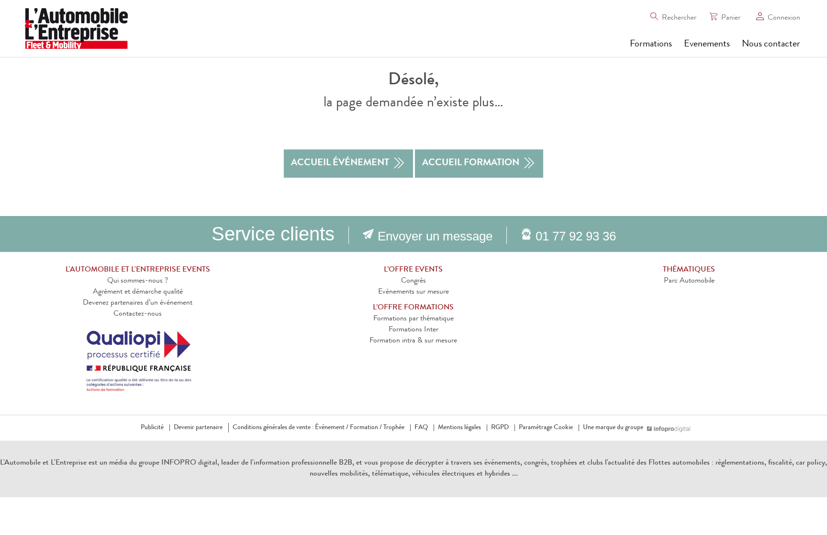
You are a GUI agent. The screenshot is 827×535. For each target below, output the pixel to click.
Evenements (707, 44)
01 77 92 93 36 (576, 236)
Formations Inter (413, 330)
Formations (651, 44)
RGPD (500, 427)
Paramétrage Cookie (546, 427)
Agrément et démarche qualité (138, 292)
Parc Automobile (689, 281)
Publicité (152, 427)
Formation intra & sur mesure (413, 341)
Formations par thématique (413, 319)
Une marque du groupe (613, 427)
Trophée (393, 427)
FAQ (421, 427)
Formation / (366, 427)
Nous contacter (771, 44)
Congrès (413, 281)
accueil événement (340, 163)
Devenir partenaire (198, 427)
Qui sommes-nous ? (137, 281)
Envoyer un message (435, 236)
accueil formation (470, 163)
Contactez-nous (137, 314)
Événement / (331, 427)
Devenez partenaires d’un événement (137, 303)
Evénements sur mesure (413, 292)
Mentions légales (459, 427)
